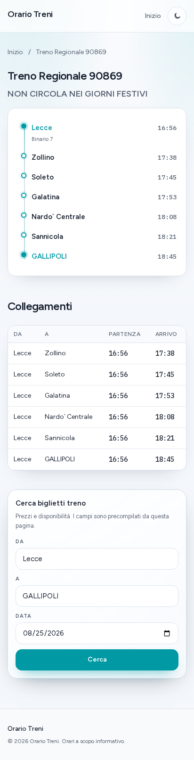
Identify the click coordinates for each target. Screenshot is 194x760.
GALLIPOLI (49, 256)
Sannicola (47, 236)
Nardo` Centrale (58, 216)
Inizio (153, 16)
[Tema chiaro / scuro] (177, 16)
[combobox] (97, 559)
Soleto (43, 177)
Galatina (45, 197)
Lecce (42, 127)
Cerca (97, 659)
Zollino (43, 157)
